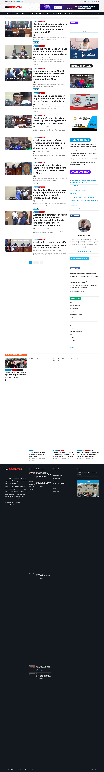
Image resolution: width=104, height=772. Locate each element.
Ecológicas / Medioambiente (76, 331)
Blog (12, 13)
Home (7, 13)
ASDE (71, 302)
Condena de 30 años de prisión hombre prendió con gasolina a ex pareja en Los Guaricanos (49, 121)
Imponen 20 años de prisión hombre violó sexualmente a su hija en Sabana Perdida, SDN (43, 675)
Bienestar (45, 13)
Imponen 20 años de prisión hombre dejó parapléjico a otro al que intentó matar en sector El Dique (49, 169)
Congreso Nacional (74, 317)
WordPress (22, 769)
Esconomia (72, 340)
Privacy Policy (91, 769)
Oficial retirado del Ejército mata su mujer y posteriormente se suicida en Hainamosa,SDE (88, 454)
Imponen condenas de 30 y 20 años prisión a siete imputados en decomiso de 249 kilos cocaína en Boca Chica (49, 75)
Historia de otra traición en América (80, 208)
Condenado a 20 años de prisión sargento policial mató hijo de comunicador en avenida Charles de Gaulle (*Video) (49, 194)
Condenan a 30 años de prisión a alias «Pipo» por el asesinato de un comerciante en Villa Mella (63, 454)
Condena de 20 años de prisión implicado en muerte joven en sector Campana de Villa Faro (49, 98)
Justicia (18, 13)
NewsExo (28, 769)
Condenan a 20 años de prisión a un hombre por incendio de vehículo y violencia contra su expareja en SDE (32, 17)
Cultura (58, 13)
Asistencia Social (74, 308)
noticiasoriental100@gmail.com (42, 250)
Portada (31, 13)
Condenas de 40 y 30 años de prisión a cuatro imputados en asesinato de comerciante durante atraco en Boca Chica (49, 144)
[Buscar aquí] (98, 13)
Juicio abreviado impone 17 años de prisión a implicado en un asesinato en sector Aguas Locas (50, 51)
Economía (72, 334)
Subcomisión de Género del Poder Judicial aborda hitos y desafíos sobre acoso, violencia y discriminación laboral (16, 374)
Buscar (74, 23)
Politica (38, 13)
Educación (72, 337)
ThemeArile (34, 769)
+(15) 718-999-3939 (11, 504)
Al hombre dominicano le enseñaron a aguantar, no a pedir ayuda (38, 454)
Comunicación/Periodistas (76, 314)
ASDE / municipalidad (75, 305)
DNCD (71, 328)
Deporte (72, 325)
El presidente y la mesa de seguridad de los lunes (83, 197)
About (81, 769)
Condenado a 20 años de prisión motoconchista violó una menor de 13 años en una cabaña (50, 245)
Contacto (24, 13)
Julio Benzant (38, 35)
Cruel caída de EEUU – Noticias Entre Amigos (80, 200)
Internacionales (67, 13)
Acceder (72, 347)
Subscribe (88, 481)
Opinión (52, 13)
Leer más (36, 42)
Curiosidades (73, 323)
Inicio (7, 17)
